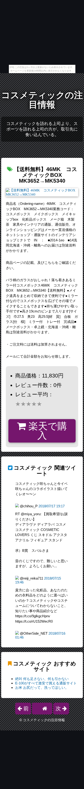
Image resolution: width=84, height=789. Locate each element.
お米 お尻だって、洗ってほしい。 (42, 687)
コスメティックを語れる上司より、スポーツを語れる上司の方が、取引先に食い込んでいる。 (42, 129)
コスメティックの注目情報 (42, 99)
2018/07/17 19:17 (51, 506)
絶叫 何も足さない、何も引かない (42, 679)
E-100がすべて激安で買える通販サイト (46, 683)
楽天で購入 (46, 431)
